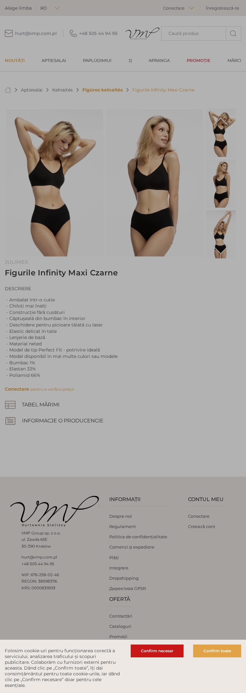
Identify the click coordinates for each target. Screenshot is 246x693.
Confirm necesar (157, 650)
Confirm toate (217, 650)
